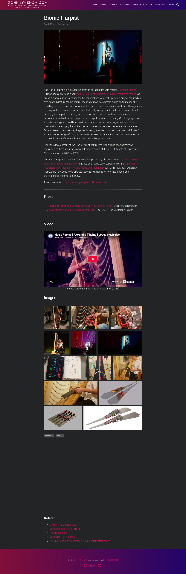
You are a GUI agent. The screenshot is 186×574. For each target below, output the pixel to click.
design (59, 436)
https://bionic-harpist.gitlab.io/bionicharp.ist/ (84, 182)
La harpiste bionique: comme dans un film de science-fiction (81, 205)
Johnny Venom (79, 560)
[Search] (177, 4)
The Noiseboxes (58, 532)
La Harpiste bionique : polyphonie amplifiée (72, 209)
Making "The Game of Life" (63, 524)
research (49, 436)
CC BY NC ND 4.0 (111, 560)
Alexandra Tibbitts (126, 89)
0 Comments (63, 24)
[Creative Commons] (93, 565)
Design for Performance (62, 536)
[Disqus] (93, 475)
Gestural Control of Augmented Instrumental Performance (105, 93)
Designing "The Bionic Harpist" (65, 528)
